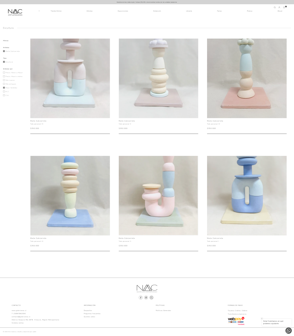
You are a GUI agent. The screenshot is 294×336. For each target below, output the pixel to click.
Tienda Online (56, 11)
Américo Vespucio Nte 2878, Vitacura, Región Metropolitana (35, 320)
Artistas (90, 11)
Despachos (88, 310)
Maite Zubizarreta (12, 51)
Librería (189, 11)
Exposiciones (123, 11)
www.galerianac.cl (19, 310)
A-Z (7, 92)
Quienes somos (89, 317)
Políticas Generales (163, 310)
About (280, 11)
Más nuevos (10, 80)
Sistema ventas (18, 323)
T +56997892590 (19, 314)
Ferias (219, 11)
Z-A (7, 95)
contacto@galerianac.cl (21, 317)
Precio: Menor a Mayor (14, 73)
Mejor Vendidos (11, 88)
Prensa (249, 11)
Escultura (9, 62)
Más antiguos (10, 84)
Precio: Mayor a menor (14, 76)
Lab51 (34, 331)
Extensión (157, 11)
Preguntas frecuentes (92, 314)
